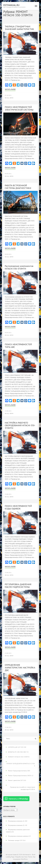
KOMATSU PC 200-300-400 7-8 (18, 752)
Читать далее (10, 89)
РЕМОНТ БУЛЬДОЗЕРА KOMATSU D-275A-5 (20, 765)
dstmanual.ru (11, 5)
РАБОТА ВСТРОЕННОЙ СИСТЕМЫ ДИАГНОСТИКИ (18, 187)
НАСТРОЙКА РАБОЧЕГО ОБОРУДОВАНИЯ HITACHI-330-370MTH (20, 425)
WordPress (24, 859)
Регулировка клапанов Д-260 (17, 821)
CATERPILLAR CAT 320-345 (17, 747)
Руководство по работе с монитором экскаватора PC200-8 (22, 788)
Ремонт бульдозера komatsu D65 (19, 771)
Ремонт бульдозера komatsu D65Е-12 (20, 775)
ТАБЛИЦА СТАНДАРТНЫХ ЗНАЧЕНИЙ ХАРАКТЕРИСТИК (19, 28)
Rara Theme (28, 857)
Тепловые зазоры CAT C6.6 (16, 840)
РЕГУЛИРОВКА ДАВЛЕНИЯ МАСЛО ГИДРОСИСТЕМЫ (18, 585)
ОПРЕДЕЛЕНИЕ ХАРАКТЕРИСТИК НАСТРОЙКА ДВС (20, 667)
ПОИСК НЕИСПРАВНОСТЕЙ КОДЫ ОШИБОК (18, 507)
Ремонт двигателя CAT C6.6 (17, 780)
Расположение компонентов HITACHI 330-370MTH (19, 267)
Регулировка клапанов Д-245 (17, 825)
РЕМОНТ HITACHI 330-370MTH (18, 757)
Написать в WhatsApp (18, 798)
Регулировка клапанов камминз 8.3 (19, 836)
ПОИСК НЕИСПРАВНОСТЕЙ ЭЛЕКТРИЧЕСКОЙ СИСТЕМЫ (19, 108)
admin (11, 98)
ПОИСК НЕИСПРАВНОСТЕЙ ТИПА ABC (18, 345)
